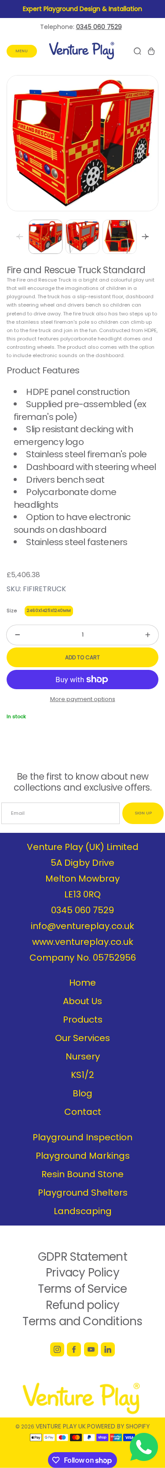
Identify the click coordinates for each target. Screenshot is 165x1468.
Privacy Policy (82, 1272)
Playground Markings (83, 1156)
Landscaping (83, 1211)
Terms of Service (82, 1289)
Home (82, 982)
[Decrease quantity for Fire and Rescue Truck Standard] (13, 635)
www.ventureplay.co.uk (82, 942)
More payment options (82, 699)
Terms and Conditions (82, 1321)
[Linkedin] (108, 1349)
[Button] (145, 236)
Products (83, 1019)
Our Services (82, 1038)
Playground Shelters (83, 1192)
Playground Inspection (82, 1137)
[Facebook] (74, 1349)
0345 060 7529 (82, 910)
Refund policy (83, 1305)
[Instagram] (57, 1349)
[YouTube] (91, 1349)
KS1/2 (82, 1075)
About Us (82, 1001)
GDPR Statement (82, 1257)
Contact (82, 1112)
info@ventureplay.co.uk (82, 926)
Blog (82, 1093)
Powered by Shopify (118, 1426)
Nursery (83, 1056)
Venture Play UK (61, 1426)
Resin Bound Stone (82, 1174)
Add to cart (82, 657)
